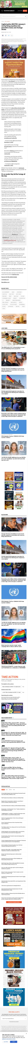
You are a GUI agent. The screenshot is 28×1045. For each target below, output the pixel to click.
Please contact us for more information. (9, 699)
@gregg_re (12, 150)
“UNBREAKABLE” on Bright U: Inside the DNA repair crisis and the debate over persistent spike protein (13, 814)
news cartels (24, 40)
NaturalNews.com (5, 282)
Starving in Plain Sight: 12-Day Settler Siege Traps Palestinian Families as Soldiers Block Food (11, 850)
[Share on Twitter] (8, 35)
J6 (6, 40)
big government (5, 292)
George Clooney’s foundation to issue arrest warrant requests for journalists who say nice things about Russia (12, 370)
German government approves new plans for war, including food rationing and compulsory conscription (12, 392)
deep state (11, 294)
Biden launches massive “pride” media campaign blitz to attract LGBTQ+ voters (11, 646)
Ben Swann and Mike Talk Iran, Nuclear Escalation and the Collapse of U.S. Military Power (12, 769)
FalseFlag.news (15, 274)
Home (2, 21)
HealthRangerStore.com (10, 240)
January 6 (8, 40)
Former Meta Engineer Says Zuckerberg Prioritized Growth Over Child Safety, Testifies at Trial (13, 794)
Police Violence (10, 41)
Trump (5, 42)
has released (12, 81)
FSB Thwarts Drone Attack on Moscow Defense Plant (12, 797)
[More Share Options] (11, 35)
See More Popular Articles (14, 902)
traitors (2, 42)
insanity (15, 298)
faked (10, 296)
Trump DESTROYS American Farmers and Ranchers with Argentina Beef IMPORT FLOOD (13, 741)
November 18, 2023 (8, 142)
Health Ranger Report (6, 717)
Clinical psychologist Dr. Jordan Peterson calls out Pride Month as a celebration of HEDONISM (13, 667)
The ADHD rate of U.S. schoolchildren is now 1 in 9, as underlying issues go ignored (13, 348)
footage (22, 296)
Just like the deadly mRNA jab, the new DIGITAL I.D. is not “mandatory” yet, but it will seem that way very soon (13, 459)
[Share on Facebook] (5, 35)
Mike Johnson (19, 40)
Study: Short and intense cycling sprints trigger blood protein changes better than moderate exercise (12, 898)
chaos (13, 292)
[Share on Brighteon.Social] (2, 35)
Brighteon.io (15, 234)
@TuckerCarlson (8, 146)
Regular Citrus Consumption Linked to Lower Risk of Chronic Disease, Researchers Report (12, 802)
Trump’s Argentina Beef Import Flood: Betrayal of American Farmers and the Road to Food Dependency (13, 841)
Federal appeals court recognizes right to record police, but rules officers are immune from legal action (12, 832)
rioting (18, 41)
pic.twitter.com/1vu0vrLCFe (10, 138)
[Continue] (25, 1018)
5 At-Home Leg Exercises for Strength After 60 (11, 885)
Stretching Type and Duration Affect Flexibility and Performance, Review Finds (11, 859)
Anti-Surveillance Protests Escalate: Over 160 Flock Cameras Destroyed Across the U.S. (11, 846)
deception (4, 294)
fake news (4, 296)
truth (7, 42)
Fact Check (18, 294)
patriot (2, 41)
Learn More (6, 1041)
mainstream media (14, 40)
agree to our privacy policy (8, 1039)
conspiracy (19, 292)
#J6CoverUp (7, 153)
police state (6, 41)
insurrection (3, 40)
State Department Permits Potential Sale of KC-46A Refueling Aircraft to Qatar (11, 889)
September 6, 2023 (8, 165)
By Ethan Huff (3, 32)
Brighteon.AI (6, 237)
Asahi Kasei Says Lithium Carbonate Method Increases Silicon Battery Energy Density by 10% (12, 864)
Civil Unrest (7, 21)
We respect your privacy (14, 1021)
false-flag (16, 296)
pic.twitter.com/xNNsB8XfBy (10, 161)
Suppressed (22, 41)
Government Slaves (6, 298)
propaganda (15, 41)
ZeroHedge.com (5, 279)
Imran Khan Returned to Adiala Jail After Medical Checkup (13, 805)
